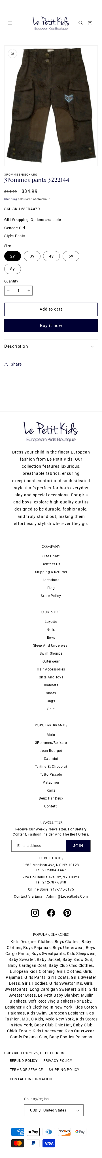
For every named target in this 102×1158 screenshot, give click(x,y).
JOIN (78, 845)
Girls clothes (69, 971)
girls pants (35, 977)
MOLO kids (32, 1019)
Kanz (51, 790)
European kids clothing (32, 971)
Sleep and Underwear (51, 645)
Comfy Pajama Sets (28, 1037)
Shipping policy (64, 1070)
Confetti (51, 806)
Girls (51, 630)
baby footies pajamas (70, 1037)
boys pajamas (36, 947)
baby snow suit (77, 959)
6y (71, 256)
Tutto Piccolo (51, 775)
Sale (50, 709)
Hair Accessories (51, 669)
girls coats (58, 977)
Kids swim (36, 1013)
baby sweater (21, 959)
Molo (51, 735)
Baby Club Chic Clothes (71, 965)
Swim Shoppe (51, 653)
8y (12, 269)
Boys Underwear (68, 947)
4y (51, 256)
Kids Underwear (47, 1031)
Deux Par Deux (51, 798)
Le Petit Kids (52, 1053)
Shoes (51, 693)
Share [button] (16, 364)
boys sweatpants (48, 953)
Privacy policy (57, 1061)
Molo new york (59, 1019)
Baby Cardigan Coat (27, 965)
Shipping (10, 199)
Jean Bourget (51, 751)
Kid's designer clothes (31, 941)
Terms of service (26, 1070)
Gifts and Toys (51, 677)
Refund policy (24, 1061)
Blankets (51, 685)
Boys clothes (67, 941)
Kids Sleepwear (81, 953)
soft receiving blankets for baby (59, 1001)
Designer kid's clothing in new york (39, 1007)
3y (32, 256)
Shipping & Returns (51, 572)
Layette (51, 622)
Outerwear (51, 661)
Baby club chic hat (52, 1025)
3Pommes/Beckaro (51, 743)
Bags (51, 701)
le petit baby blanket (58, 995)
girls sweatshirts (65, 983)
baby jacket (49, 959)
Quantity (11, 281)
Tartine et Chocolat (51, 767)
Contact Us (51, 564)
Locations (51, 580)
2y (12, 256)
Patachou (51, 782)
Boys (51, 638)
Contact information (31, 1079)
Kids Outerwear (79, 1031)
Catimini (51, 759)
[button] (9, 23)
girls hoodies (34, 983)
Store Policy (51, 596)
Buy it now (51, 325)
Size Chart (51, 556)
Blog (51, 588)
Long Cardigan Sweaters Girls (58, 989)
